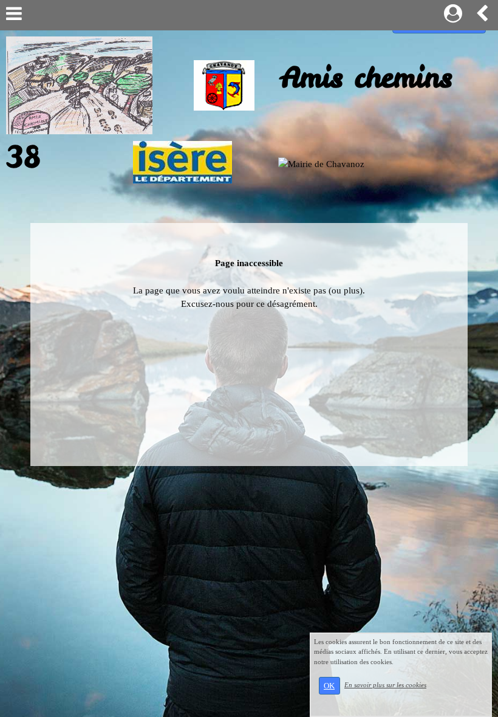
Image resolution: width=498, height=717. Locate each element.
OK (329, 685)
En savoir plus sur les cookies (385, 684)
